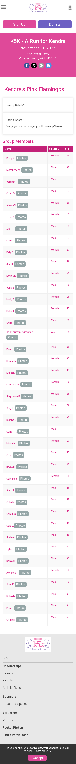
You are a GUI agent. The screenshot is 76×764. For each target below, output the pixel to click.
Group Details (15, 105)
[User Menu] (70, 7)
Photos (21, 158)
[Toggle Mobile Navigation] (3, 7)
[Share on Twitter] (34, 65)
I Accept (37, 758)
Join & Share (14, 120)
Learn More (41, 751)
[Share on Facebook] (27, 65)
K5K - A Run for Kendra (38, 41)
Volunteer (10, 713)
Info (5, 659)
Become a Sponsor (15, 704)
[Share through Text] (49, 65)
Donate (55, 24)
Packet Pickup (13, 727)
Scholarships (12, 666)
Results (8, 680)
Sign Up (19, 24)
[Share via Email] (41, 65)
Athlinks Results (13, 688)
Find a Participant (15, 735)
